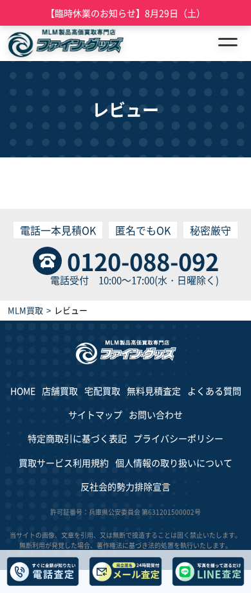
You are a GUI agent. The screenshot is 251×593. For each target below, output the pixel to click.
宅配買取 (102, 390)
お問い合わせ (156, 414)
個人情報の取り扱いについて (173, 462)
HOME (22, 390)
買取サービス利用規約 (64, 462)
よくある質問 (214, 390)
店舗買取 (60, 390)
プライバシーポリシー (178, 438)
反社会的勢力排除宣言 (125, 486)
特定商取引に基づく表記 (77, 438)
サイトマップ (95, 414)
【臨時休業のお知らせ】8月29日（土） (125, 12)
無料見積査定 (154, 390)
